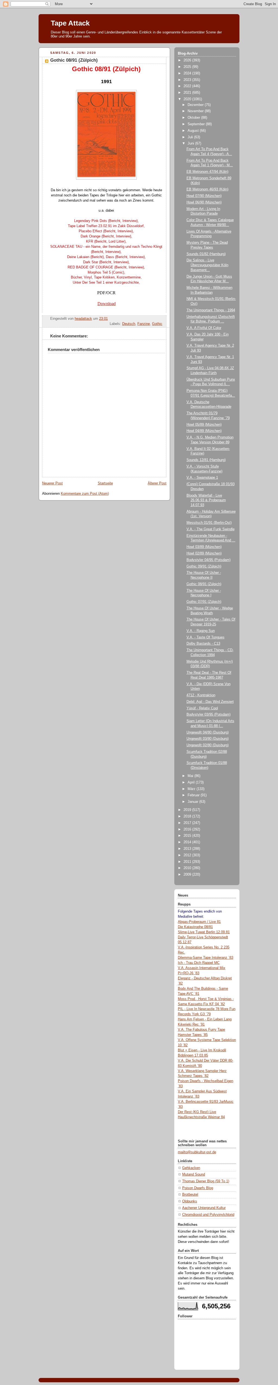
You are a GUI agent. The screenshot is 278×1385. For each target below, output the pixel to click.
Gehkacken (191, 1168)
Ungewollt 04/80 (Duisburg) (208, 732)
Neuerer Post (52, 483)
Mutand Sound (193, 1174)
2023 (188, 80)
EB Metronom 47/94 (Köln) (207, 172)
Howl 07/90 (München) (204, 196)
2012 (188, 855)
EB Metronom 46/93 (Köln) (207, 189)
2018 (188, 816)
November (196, 111)
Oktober (194, 118)
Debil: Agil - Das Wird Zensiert (210, 702)
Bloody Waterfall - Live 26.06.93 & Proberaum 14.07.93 (206, 500)
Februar (194, 795)
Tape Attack (70, 23)
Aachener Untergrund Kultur (204, 1208)
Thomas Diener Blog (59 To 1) (205, 1181)
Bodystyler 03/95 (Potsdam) (208, 714)
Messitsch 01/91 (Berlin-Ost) (209, 523)
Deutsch (128, 324)
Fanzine (143, 324)
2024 (188, 73)
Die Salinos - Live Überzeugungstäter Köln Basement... (207, 265)
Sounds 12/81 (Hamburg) (206, 460)
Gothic (157, 324)
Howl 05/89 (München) (204, 425)
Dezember (196, 105)
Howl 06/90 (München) (204, 202)
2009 (188, 874)
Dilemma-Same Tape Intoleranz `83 (205, 958)
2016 (188, 829)
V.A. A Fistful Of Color (204, 328)
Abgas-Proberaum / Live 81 (199, 922)
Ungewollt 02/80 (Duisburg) (208, 745)
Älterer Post (157, 483)
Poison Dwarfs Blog (197, 1188)
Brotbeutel (190, 1194)
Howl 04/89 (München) (204, 431)
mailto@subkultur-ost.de (197, 1152)
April (192, 782)
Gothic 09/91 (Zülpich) (204, 566)
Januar (193, 802)
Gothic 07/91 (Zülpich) (204, 602)
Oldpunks (189, 1201)
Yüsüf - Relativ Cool (202, 708)
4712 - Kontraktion (201, 695)
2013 (188, 849)
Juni (191, 143)
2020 (188, 99)
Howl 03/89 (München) (204, 547)
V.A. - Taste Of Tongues (206, 637)
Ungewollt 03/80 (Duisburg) (208, 739)
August (194, 131)
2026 (188, 60)
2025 (188, 67)
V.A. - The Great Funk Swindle (211, 529)
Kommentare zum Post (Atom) (85, 494)
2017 (188, 823)
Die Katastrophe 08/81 (195, 927)
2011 (188, 862)
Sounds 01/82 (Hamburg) (206, 254)
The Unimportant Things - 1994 (211, 310)
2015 (188, 836)
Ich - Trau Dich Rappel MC (199, 963)
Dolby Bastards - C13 (203, 644)
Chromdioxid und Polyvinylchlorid (208, 1215)
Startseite (105, 483)
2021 (188, 93)
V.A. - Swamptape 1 (202, 478)
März (192, 789)
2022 (188, 86)
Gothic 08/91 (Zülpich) (204, 584)
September (197, 124)
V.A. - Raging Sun (201, 631)
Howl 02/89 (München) (204, 553)
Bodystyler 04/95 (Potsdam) (208, 560)
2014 (188, 842)
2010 (188, 868)
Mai (191, 776)
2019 (188, 810)
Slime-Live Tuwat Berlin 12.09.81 (204, 932)
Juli (191, 137)
